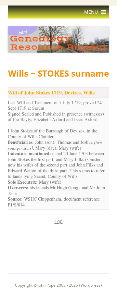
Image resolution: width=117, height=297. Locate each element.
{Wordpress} (90, 285)
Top (59, 221)
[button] (91, 12)
